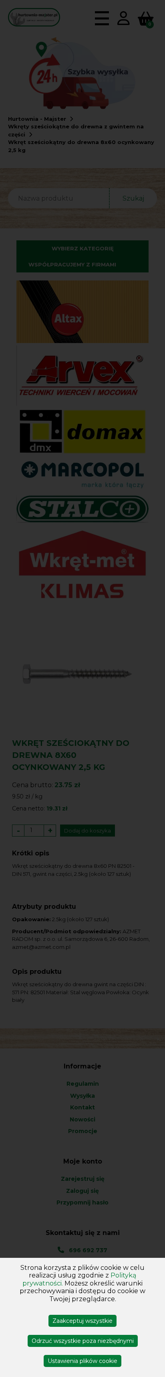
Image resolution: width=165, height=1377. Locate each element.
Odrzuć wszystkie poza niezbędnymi (83, 1341)
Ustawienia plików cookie (82, 1361)
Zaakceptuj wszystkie (82, 1320)
